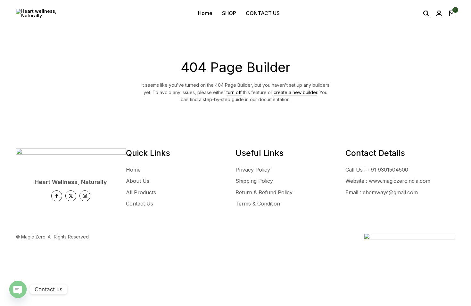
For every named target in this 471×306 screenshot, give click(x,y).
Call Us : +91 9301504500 (376, 169)
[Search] (426, 13)
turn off (234, 92)
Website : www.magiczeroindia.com (387, 181)
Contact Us (139, 203)
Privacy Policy (253, 169)
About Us (137, 181)
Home (205, 13)
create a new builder (295, 92)
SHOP (229, 13)
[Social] (56, 195)
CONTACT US (263, 13)
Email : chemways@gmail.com (381, 192)
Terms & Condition (258, 203)
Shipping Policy (254, 181)
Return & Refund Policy (264, 192)
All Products (141, 192)
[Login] (439, 13)
